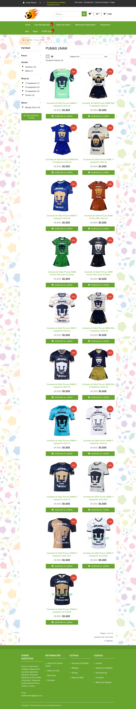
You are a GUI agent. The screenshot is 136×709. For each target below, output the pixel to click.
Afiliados (75, 668)
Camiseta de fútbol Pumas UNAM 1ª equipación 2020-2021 (98, 498)
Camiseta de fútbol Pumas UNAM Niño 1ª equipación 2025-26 (98, 104)
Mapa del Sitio (78, 677)
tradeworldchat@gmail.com (31, 695)
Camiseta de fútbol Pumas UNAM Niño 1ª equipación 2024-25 (98, 329)
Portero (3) (29, 95)
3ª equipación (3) (32, 91)
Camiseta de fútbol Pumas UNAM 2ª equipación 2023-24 (62, 498)
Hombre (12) (30, 66)
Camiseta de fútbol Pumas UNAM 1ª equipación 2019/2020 (98, 554)
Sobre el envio (53, 670)
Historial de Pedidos (104, 668)
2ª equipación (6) (32, 87)
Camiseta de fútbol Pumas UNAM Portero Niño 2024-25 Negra (98, 273)
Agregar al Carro (63, 116)
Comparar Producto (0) (54, 60)
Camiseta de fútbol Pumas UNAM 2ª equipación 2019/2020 (62, 610)
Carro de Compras (102, 2)
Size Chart (51, 675)
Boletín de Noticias (103, 682)
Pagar (112, 2)
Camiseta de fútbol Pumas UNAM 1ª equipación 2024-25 (62, 329)
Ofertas (75, 672)
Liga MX (29, 40)
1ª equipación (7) (32, 83)
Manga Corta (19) (32, 107)
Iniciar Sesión (30, 2)
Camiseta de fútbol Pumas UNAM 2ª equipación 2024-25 (62, 385)
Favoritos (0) (88, 2)
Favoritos (100, 677)
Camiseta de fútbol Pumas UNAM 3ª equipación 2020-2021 (62, 554)
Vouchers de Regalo (80, 663)
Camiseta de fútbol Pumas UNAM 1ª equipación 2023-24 (98, 441)
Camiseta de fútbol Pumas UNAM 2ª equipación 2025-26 (62, 217)
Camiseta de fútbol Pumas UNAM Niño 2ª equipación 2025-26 (62, 160)
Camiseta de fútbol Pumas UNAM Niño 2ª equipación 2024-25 (98, 385)
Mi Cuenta (78, 2)
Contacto (51, 680)
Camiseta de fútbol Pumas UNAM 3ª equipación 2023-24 (62, 441)
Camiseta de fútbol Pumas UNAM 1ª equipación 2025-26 (98, 160)
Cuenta (99, 663)
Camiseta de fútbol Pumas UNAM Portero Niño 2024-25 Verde (62, 273)
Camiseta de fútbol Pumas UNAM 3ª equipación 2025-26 (62, 104)
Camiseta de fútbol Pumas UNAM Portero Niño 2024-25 (98, 217)
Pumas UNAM (39, 40)
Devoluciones (101, 672)
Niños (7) (29, 70)
